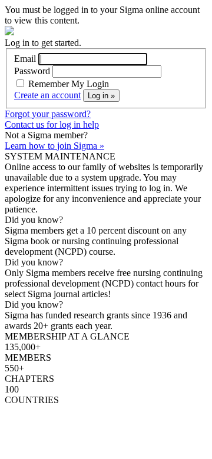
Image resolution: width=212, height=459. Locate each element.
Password (32, 71)
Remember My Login (67, 84)
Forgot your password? (48, 114)
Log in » (101, 95)
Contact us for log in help (52, 124)
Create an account (47, 95)
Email (25, 59)
